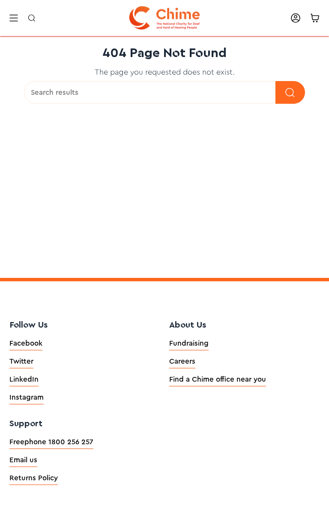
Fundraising (189, 343)
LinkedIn (24, 379)
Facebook (25, 343)
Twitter (21, 361)
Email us (23, 460)
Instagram (26, 397)
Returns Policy (33, 478)
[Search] (290, 92)
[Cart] (314, 18)
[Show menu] (13, 18)
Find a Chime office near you (217, 379)
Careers (182, 361)
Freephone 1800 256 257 (51, 442)
